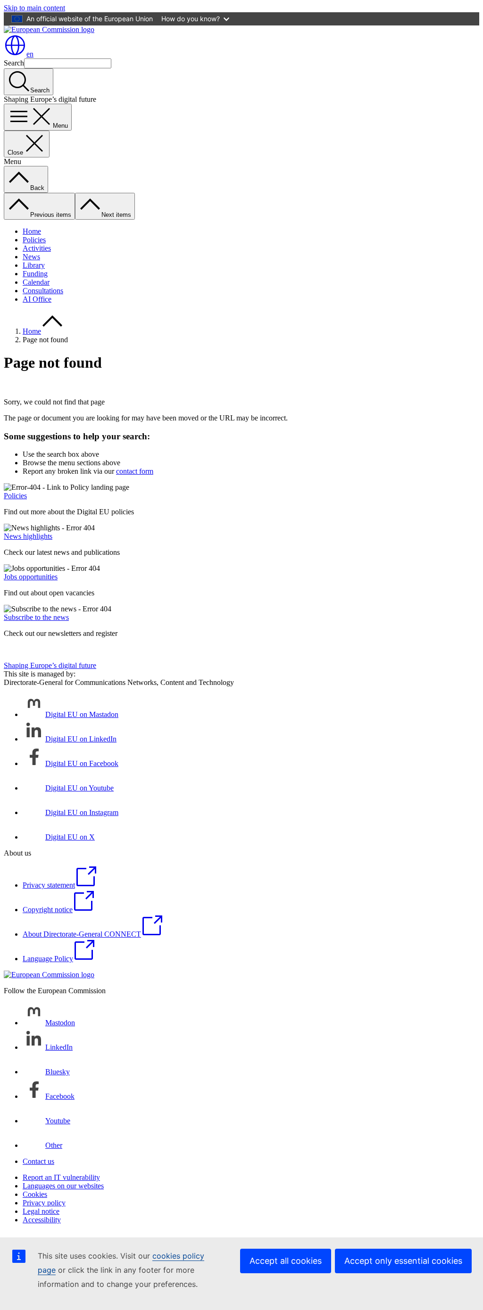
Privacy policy (44, 1203)
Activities (37, 248)
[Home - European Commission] (49, 29)
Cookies (35, 1194)
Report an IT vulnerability (61, 1177)
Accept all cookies (286, 1261)
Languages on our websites (63, 1186)
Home (32, 231)
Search (14, 63)
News (31, 257)
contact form (134, 471)
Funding (35, 274)
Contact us (38, 1161)
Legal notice (41, 1211)
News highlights (28, 536)
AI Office (37, 299)
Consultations (43, 291)
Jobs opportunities (31, 577)
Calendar (36, 282)
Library (34, 265)
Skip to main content (34, 8)
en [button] (29, 54)
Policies (34, 240)
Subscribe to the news (36, 617)
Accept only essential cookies (403, 1261)
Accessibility (42, 1220)
